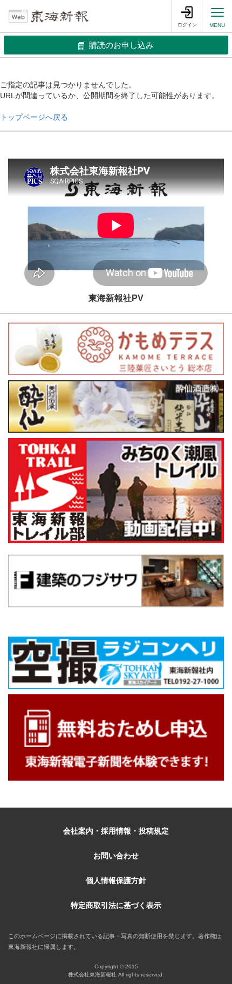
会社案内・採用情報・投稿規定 (116, 830)
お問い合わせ (116, 855)
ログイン (187, 25)
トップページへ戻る (34, 117)
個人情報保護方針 (116, 880)
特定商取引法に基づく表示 (116, 905)
